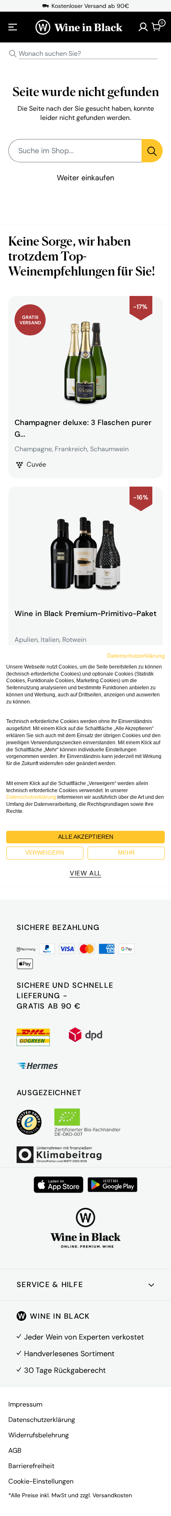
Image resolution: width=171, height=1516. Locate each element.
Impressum (25, 1404)
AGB (15, 1450)
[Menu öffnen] (12, 27)
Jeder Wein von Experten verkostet (84, 1337)
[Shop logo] (79, 27)
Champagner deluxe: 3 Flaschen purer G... (83, 428)
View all (85, 873)
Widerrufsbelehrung (38, 1435)
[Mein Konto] (143, 27)
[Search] (13, 54)
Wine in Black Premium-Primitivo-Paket (85, 614)
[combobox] (85, 54)
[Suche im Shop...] (152, 150)
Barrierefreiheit (31, 1465)
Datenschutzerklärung (41, 1419)
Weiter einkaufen (85, 178)
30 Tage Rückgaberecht (65, 1370)
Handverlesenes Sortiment (69, 1354)
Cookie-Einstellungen (40, 1481)
